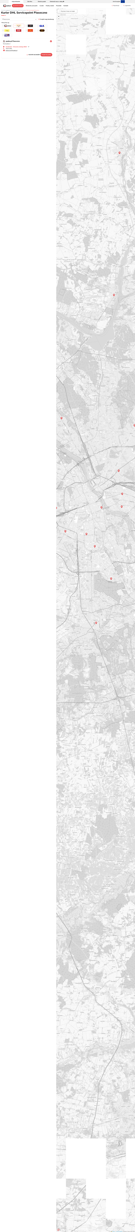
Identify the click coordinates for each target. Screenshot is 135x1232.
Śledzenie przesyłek (31, 5)
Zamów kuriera (18, 5)
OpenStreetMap (119, 1231)
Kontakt (66, 5)
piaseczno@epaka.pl (11, 50)
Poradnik (58, 5)
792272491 (9, 48)
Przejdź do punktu (46, 54)
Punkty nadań (50, 5)
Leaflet (113, 1231)
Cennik (42, 5)
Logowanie (128, 5)
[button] (111, 578)
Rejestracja (116, 5)
